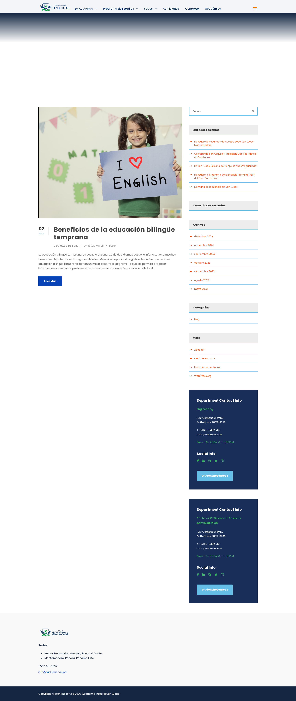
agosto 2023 (201, 280)
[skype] (209, 461)
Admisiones (171, 9)
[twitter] (216, 461)
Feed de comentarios (207, 367)
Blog (112, 245)
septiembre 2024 (204, 254)
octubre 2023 (202, 262)
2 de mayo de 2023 (66, 245)
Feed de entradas (204, 358)
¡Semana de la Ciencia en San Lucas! (216, 187)
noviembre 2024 (204, 245)
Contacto (192, 9)
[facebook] (198, 461)
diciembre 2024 (203, 236)
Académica (213, 9)
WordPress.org (202, 376)
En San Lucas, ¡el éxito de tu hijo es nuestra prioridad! (225, 166)
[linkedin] (203, 461)
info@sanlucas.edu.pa (52, 672)
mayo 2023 (201, 289)
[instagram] (222, 461)
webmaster (96, 245)
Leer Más (50, 281)
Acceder (199, 349)
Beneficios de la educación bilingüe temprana (114, 233)
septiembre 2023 (204, 271)
